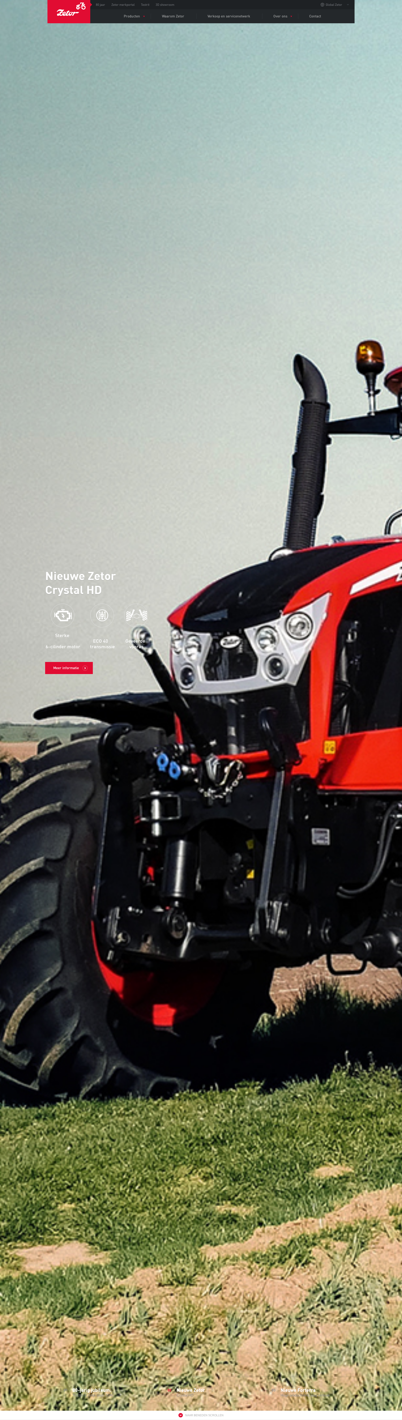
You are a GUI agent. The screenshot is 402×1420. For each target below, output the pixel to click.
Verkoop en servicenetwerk (229, 16)
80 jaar (100, 5)
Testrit (145, 5)
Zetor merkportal (123, 5)
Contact (315, 16)
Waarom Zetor (173, 16)
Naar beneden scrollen (204, 1415)
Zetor (68, 11)
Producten (132, 16)
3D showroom (165, 5)
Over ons (280, 16)
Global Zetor (334, 5)
